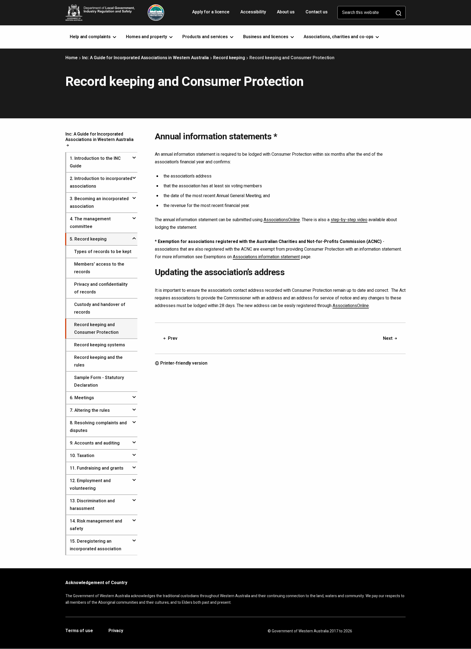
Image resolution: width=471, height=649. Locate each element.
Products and (205, 37)
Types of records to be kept (102, 251)
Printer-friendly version (183, 363)
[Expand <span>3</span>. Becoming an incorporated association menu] (134, 196)
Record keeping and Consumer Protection (96, 329)
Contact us (317, 12)
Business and (266, 37)
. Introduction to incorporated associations (101, 182)
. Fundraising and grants (96, 468)
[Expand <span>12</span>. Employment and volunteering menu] (134, 477)
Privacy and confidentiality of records (101, 288)
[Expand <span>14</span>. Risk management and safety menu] (134, 518)
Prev (172, 338)
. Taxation (82, 455)
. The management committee (90, 223)
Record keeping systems (99, 345)
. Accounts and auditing (95, 443)
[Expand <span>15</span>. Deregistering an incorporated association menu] (134, 538)
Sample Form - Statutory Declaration (99, 381)
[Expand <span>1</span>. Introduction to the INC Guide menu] (134, 155)
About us (286, 12)
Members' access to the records (99, 268)
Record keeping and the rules (98, 361)
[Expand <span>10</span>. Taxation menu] (134, 452)
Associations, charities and (339, 37)
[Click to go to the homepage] (114, 12)
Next (388, 338)
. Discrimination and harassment (92, 505)
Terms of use (79, 631)
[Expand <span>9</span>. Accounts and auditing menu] (134, 440)
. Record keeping (88, 239)
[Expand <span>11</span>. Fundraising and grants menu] (134, 465)
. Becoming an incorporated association (99, 203)
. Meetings (82, 398)
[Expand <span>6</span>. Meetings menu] (134, 395)
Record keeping (229, 58)
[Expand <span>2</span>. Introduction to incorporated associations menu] (134, 175)
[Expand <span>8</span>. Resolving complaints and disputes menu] (134, 420)
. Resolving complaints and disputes (98, 427)
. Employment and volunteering (90, 484)
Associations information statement (266, 257)
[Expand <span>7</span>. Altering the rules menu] (134, 407)
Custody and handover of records (99, 308)
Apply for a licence (211, 14)
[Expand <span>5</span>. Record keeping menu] (134, 236)
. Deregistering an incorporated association (95, 545)
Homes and (147, 37)
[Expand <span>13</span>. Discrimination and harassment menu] (134, 498)
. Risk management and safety (96, 525)
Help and (91, 37)
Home (71, 58)
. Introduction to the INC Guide (95, 162)
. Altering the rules (90, 410)
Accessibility (253, 14)
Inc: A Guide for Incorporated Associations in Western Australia (145, 58)
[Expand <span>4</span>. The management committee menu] (134, 216)
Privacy (115, 631)
